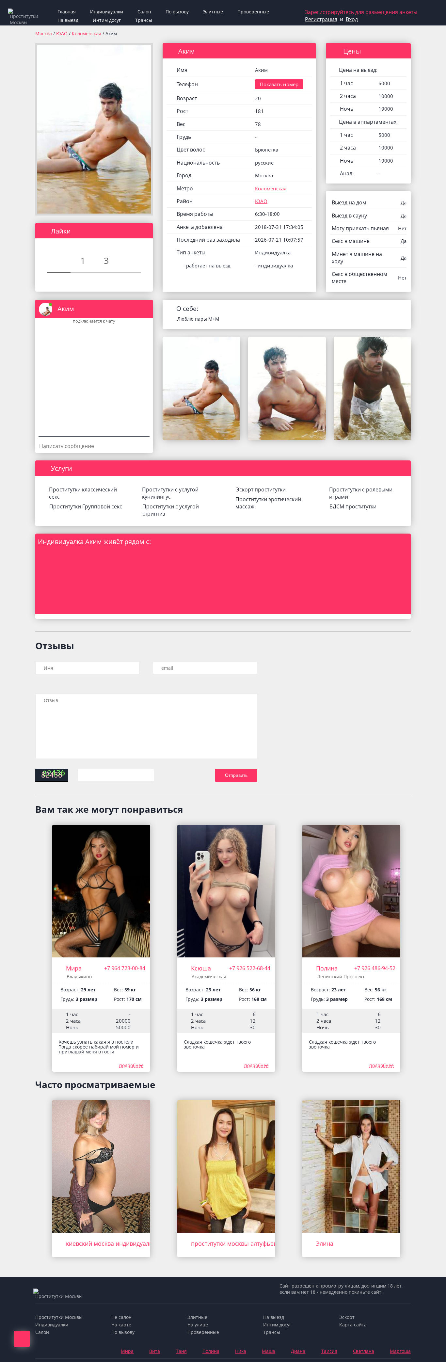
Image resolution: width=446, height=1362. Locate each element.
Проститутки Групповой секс (85, 506)
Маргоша (400, 1351)
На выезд (67, 20)
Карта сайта (353, 1325)
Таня (181, 1351)
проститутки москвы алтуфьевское (240, 1243)
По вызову (177, 11)
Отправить (236, 775)
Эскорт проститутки (261, 489)
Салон (144, 11)
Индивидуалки (106, 11)
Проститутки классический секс (83, 493)
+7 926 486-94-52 (374, 968)
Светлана (363, 1351)
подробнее (131, 1065)
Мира (74, 968)
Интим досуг (107, 20)
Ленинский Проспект (341, 976)
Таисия (329, 1351)
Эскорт (347, 1317)
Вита (154, 1351)
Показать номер (279, 84)
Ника (240, 1351)
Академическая (209, 976)
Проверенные (253, 11)
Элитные (213, 11)
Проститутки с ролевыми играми (360, 493)
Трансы (143, 20)
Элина (324, 1243)
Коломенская (87, 33)
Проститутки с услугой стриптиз (170, 510)
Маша (268, 1351)
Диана (298, 1351)
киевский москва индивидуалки (111, 1243)
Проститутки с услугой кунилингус (170, 493)
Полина (327, 968)
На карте (121, 1325)
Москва (43, 33)
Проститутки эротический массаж (268, 503)
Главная (66, 11)
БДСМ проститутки (352, 506)
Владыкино (79, 976)
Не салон (121, 1317)
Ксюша (201, 968)
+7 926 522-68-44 (249, 968)
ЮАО (62, 33)
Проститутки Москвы (59, 1317)
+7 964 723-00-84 (124, 968)
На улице (197, 1325)
